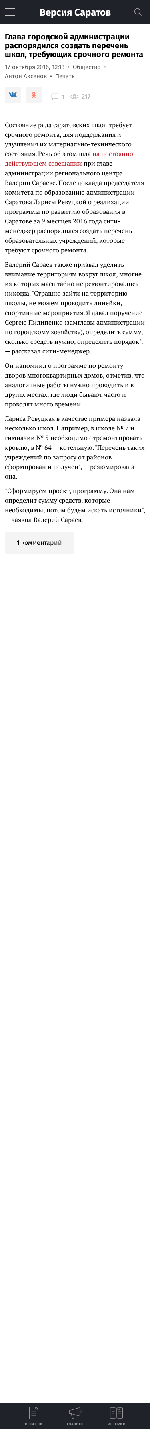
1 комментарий (39, 542)
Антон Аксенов (26, 76)
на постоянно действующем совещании (69, 158)
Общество (87, 67)
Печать (65, 76)
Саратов (75, 12)
